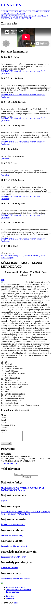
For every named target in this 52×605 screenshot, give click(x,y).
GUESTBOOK (25, 18)
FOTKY (26, 11)
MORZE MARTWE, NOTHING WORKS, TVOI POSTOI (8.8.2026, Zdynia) (22, 489)
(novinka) (5, 158)
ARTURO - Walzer (9, 568)
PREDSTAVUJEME (9, 16)
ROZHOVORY (18, 13)
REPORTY (35, 11)
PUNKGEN (11, 5)
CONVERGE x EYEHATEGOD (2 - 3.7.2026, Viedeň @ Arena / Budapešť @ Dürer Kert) (25, 512)
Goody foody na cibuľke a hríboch (16, 578)
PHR (3, 280)
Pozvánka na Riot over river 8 (14, 546)
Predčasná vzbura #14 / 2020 (13, 557)
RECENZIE (45, 11)
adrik (16, 603)
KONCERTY (16, 11)
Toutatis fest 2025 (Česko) (12, 535)
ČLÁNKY (22, 16)
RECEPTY (5, 18)
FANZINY (32, 16)
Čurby (4, 501)
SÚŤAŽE (15, 18)
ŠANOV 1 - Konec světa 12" (13, 525)
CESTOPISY (6, 13)
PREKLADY (42, 16)
